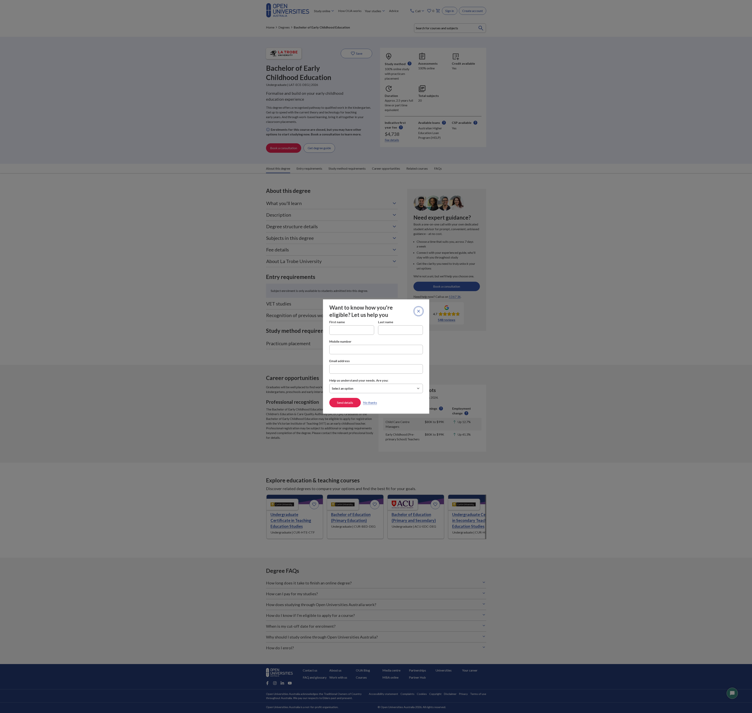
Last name (385, 322)
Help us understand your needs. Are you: (358, 380)
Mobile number (340, 341)
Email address (339, 361)
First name (337, 322)
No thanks (370, 402)
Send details (345, 402)
